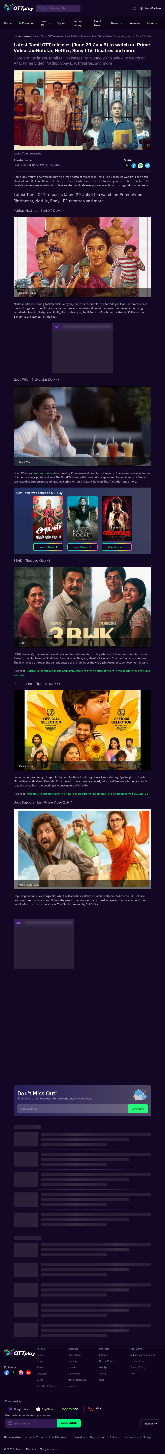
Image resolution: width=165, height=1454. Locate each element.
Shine (113, 1437)
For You (41, 1348)
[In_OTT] (21, 1373)
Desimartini (97, 1437)
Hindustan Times (33, 1437)
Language (42, 1373)
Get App (103, 1367)
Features (72, 1386)
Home (40, 1354)
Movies (40, 1361)
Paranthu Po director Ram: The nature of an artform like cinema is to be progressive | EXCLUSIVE (87, 793)
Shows (40, 1367)
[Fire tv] (96, 1409)
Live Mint (79, 1437)
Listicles (72, 1367)
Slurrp (147, 1437)
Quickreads (74, 1373)
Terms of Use (137, 1361)
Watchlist (73, 1348)
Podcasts (104, 1348)
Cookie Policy (106, 1361)
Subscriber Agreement (142, 1354)
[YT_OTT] (28, 1373)
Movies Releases (77, 1379)
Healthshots (130, 1437)
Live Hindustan (58, 1437)
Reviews (72, 1361)
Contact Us (136, 1348)
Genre (40, 1379)
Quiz (101, 1379)
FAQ (132, 1373)
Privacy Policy (137, 1367)
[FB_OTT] (6, 1373)
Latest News (74, 1354)
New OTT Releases (47, 1386)
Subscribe (137, 1109)
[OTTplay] (19, 8)
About (102, 1373)
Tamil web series (43, 473)
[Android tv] (71, 1409)
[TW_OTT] (13, 1373)
